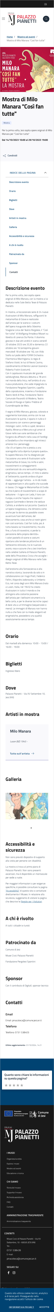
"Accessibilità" (12, 890)
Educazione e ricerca (15, 1173)
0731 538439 (14, 1250)
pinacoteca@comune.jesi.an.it (21, 1258)
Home (10, 37)
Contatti (10, 1206)
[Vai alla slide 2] (31, 828)
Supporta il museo (14, 1192)
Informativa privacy (21, 1307)
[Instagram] (14, 1272)
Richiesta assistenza (15, 1197)
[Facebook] (8, 1272)
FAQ (8, 1202)
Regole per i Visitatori (31, 901)
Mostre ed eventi (26, 37)
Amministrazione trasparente (19, 1221)
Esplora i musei (13, 1163)
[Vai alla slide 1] (27, 828)
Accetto (44, 1307)
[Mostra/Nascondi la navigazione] (3, 18)
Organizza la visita (14, 1158)
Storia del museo (14, 1187)
